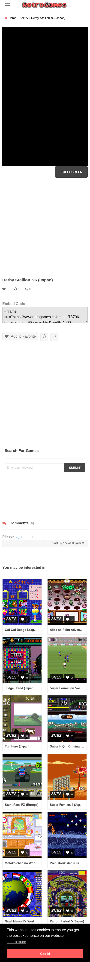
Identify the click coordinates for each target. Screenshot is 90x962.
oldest (80, 543)
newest (69, 543)
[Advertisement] (45, 227)
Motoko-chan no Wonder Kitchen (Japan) (34, 863)
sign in (20, 537)
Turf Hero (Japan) (17, 746)
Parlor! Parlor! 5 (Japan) (67, 921)
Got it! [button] (45, 954)
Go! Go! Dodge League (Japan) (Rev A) (32, 630)
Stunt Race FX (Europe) (21, 804)
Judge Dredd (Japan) (19, 688)
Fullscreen (71, 172)
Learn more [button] (16, 942)
